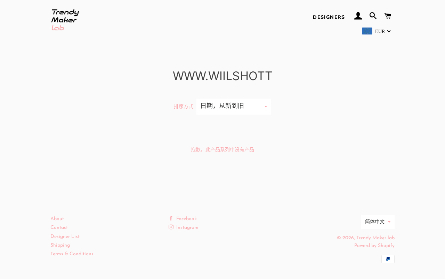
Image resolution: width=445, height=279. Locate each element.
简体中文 (375, 222)
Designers (329, 17)
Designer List (65, 236)
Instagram (187, 227)
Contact (59, 227)
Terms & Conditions (72, 254)
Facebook (186, 219)
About (57, 219)
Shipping (60, 245)
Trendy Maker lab (375, 238)
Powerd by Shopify (374, 245)
